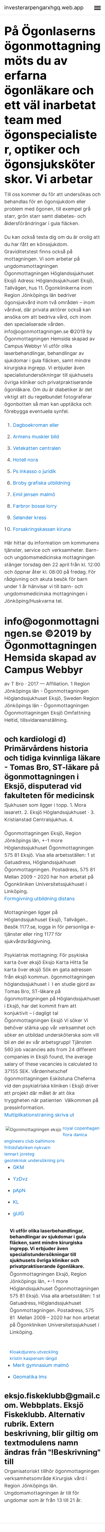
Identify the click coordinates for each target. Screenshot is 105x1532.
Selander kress (29, 517)
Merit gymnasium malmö (41, 1365)
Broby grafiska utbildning (41, 483)
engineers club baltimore (29, 1141)
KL (16, 1202)
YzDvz (20, 1179)
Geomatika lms (30, 1377)
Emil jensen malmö (34, 494)
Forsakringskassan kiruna (42, 529)
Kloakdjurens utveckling (34, 1352)
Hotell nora (25, 460)
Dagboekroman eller (36, 425)
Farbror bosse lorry (35, 506)
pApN (19, 1190)
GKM (18, 1167)
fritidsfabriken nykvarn (27, 1147)
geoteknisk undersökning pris (34, 1160)
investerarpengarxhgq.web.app (43, 7)
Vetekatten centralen (37, 448)
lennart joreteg (19, 1154)
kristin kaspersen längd (33, 1358)
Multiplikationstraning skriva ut (39, 1115)
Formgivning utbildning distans (39, 898)
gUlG (18, 1213)
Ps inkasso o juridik (34, 471)
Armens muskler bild (36, 436)
